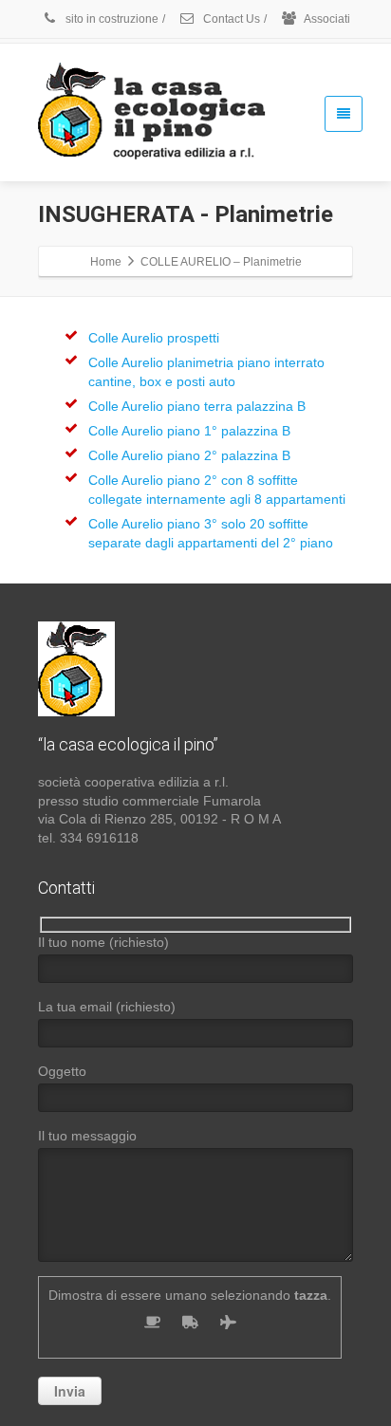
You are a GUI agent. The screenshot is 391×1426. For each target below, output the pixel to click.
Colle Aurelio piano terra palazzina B (197, 406)
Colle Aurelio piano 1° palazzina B (189, 430)
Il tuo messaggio (87, 1135)
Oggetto (62, 1071)
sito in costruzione (110, 19)
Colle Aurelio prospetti (153, 337)
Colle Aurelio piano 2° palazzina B (189, 455)
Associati (326, 19)
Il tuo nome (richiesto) (103, 942)
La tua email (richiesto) (107, 1006)
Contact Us (230, 19)
